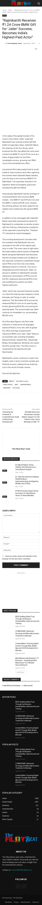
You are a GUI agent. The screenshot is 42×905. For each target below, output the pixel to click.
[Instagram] (24, 886)
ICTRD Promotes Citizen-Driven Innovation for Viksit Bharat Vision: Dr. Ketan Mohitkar (26, 493)
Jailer (16, 384)
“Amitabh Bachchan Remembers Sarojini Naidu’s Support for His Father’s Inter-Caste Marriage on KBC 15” (31, 417)
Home (4, 10)
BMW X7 (11, 381)
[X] (17, 55)
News (10, 10)
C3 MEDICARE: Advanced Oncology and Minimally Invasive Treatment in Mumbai (27, 633)
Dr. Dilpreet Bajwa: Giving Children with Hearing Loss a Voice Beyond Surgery (25, 467)
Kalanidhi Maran (25, 384)
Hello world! (27, 685)
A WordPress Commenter (11, 685)
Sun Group (16, 388)
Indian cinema (7, 384)
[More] (33, 55)
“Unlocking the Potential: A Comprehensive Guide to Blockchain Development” (10, 417)
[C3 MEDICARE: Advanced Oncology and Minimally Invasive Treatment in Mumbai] (8, 634)
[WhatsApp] (28, 55)
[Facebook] (12, 55)
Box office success (22, 381)
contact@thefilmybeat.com (21, 870)
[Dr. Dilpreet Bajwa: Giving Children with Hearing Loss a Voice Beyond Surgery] (8, 468)
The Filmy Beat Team (14, 43)
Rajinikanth (6, 388)
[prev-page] (3, 502)
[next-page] (7, 502)
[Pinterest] (22, 55)
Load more (20, 672)
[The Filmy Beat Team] (3, 43)
